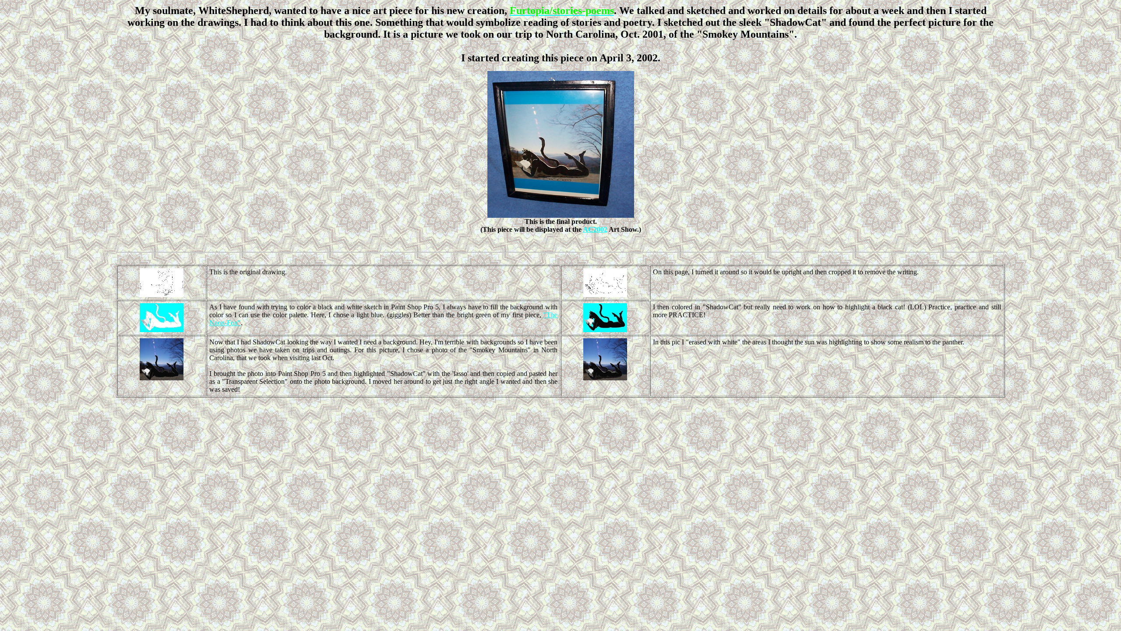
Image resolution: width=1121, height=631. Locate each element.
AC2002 (595, 229)
